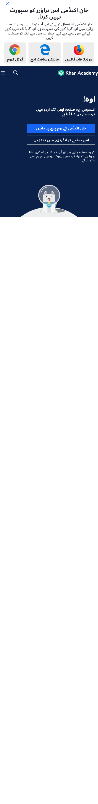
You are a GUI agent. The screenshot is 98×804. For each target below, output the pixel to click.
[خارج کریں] (7, 3)
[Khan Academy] (76, 73)
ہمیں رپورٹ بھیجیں (57, 156)
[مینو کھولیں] (2, 73)
